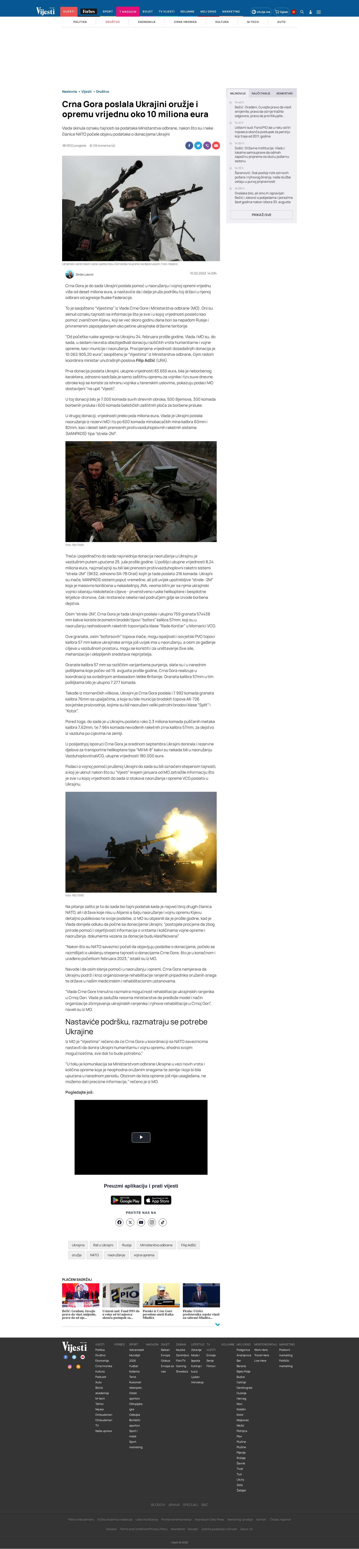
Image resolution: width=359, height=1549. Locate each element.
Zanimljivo (182, 1355)
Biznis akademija (102, 1390)
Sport (133, 1344)
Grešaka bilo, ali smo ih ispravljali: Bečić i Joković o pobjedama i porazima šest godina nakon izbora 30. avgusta (264, 197)
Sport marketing (136, 1444)
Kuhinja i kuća (196, 1368)
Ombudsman (103, 1415)
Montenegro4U (265, 1344)
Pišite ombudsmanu (81, 1519)
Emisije (211, 1355)
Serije (210, 1360)
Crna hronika (103, 1366)
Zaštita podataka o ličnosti (219, 1529)
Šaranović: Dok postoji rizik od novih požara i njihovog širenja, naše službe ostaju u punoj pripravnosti (263, 177)
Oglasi (284, 12)
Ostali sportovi (134, 1395)
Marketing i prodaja (240, 1519)
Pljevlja (241, 1452)
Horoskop (197, 1382)
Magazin (152, 1344)
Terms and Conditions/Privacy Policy (143, 1529)
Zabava (181, 1344)
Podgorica (243, 1350)
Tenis (132, 1377)
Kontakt (261, 1519)
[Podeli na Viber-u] (207, 145)
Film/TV (181, 1360)
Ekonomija (102, 1360)
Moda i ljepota (195, 1357)
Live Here (260, 1360)
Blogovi (158, 1504)
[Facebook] (119, 1222)
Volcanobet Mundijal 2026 (136, 1355)
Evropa (165, 1355)
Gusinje (241, 1393)
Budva (241, 1377)
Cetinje (241, 1382)
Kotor (240, 1415)
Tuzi (239, 1474)
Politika (100, 1350)
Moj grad (244, 1344)
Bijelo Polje (243, 1371)
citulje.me (263, 12)
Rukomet (135, 1382)
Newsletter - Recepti (184, 1529)
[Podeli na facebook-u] (189, 145)
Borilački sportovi (134, 1422)
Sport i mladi (133, 1433)
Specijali (190, 1504)
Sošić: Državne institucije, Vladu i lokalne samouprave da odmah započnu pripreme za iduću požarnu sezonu (262, 154)
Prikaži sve (261, 214)
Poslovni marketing (286, 1352)
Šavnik (241, 1463)
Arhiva (174, 1504)
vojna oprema (144, 1255)
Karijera (111, 1529)
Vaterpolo (135, 1388)
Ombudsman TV (103, 1422)
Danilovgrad (244, 1388)
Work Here (261, 1350)
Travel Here (261, 1355)
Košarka (134, 1371)
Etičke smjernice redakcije (114, 1519)
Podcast (100, 1377)
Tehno (99, 1404)
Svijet (165, 1344)
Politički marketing (286, 1363)
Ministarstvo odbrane (156, 1245)
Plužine (241, 1442)
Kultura (100, 1371)
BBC (205, 1504)
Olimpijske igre (136, 1406)
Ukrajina (78, 1245)
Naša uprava (103, 1431)
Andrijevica (244, 1355)
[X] (130, 1222)
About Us (246, 1529)
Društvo (100, 1355)
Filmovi (211, 1366)
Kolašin (241, 1409)
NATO (94, 1255)
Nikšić (240, 1425)
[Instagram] (152, 1222)
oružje (76, 1255)
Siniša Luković (84, 274)
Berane (241, 1366)
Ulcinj (240, 1479)
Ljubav (195, 1377)
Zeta (240, 1485)
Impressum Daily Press (209, 1519)
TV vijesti (211, 1347)
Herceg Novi (241, 1401)
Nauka (99, 1409)
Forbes (119, 1344)
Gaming (181, 1366)
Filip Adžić (188, 1245)
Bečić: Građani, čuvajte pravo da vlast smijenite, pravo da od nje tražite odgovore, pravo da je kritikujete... (263, 111)
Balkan (165, 1350)
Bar (239, 1360)
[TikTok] (163, 1222)
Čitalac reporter (280, 1519)
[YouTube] (141, 1222)
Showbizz (182, 1371)
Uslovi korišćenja (147, 1519)
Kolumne (228, 1344)
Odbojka (134, 1415)
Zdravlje (196, 1350)
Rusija (127, 1245)
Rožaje (241, 1458)
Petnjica (242, 1431)
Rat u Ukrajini (103, 1245)
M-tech (100, 1398)
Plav (239, 1436)
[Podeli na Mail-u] (216, 145)
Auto (98, 1382)
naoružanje (116, 1255)
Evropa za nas (167, 1368)
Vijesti (100, 1344)
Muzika (180, 1350)
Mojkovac (243, 1420)
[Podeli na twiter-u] (198, 145)
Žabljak (241, 1490)
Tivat (240, 1469)
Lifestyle (197, 1344)
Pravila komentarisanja (176, 1519)
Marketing (287, 1344)
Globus (165, 1360)
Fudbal (133, 1366)
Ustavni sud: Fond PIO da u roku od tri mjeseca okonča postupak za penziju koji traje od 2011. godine (263, 131)
